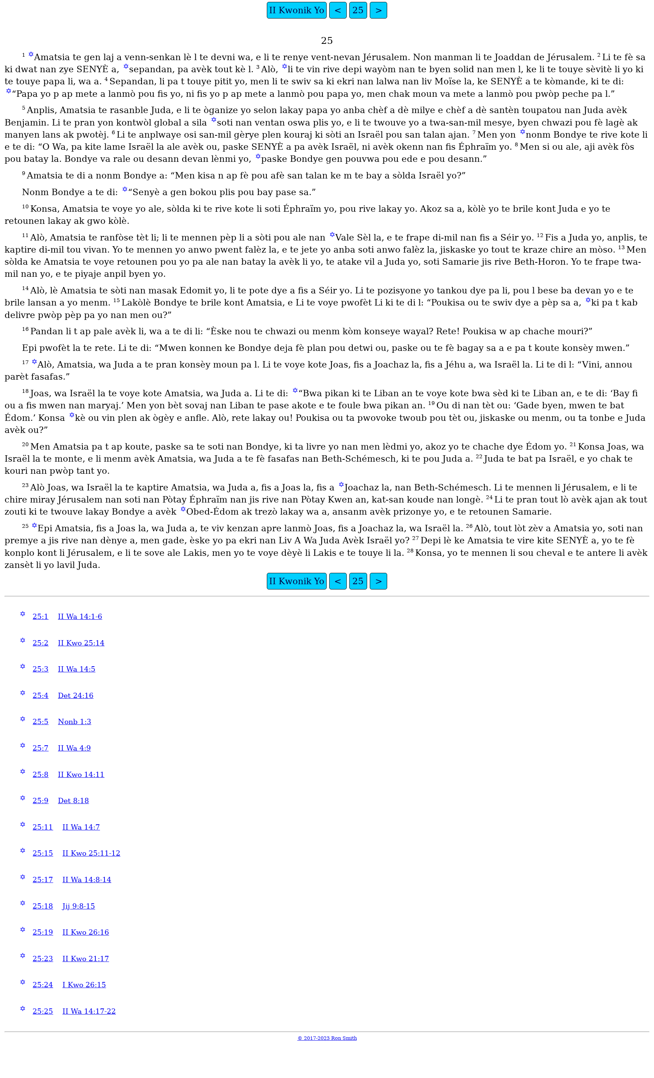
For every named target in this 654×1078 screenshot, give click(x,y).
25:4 (40, 696)
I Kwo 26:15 (84, 985)
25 (358, 10)
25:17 (43, 880)
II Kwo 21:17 (85, 959)
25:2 (40, 643)
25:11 (43, 827)
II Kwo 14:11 (81, 775)
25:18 (43, 906)
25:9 (40, 801)
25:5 (40, 722)
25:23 (43, 959)
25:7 (40, 748)
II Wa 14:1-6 (80, 616)
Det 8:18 (73, 801)
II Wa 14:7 (81, 827)
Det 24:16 (75, 696)
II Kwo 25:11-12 (91, 853)
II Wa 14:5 (76, 669)
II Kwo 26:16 (85, 932)
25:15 (43, 853)
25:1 (40, 616)
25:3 (40, 669)
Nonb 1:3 (74, 722)
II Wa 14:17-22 (89, 1011)
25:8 (40, 775)
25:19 (43, 932)
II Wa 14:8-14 (86, 880)
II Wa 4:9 (74, 748)
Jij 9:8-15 (78, 906)
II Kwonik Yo (296, 10)
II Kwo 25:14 (81, 643)
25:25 (43, 1011)
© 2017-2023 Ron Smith (327, 1038)
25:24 (43, 985)
